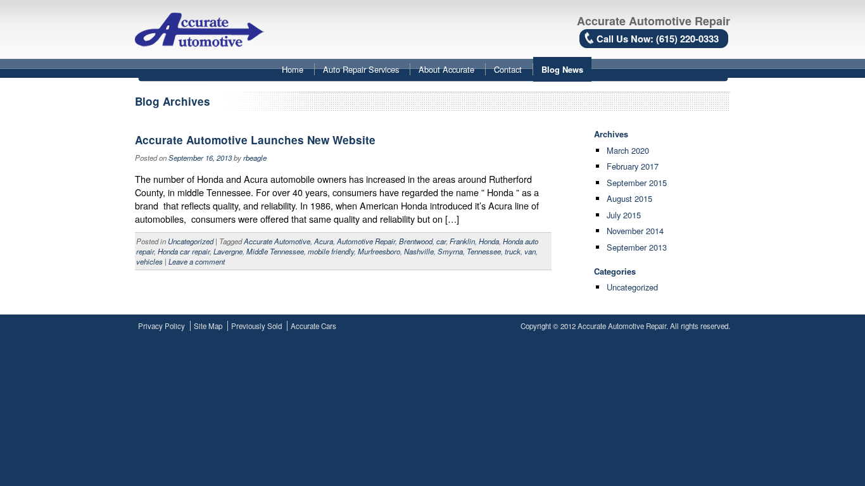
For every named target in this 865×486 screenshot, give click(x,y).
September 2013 (637, 247)
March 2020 (628, 150)
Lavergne (228, 251)
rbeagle (255, 158)
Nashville (419, 251)
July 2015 (624, 215)
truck (513, 251)
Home (292, 69)
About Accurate (446, 69)
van (530, 251)
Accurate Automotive (277, 241)
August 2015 (629, 198)
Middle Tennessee (275, 251)
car (441, 241)
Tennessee (484, 251)
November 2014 (635, 231)
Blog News (562, 69)
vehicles (149, 261)
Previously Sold (256, 326)
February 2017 (633, 166)
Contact (508, 69)
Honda (489, 241)
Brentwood (415, 241)
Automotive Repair (366, 241)
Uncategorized (190, 241)
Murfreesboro (379, 251)
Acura (323, 241)
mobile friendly (331, 251)
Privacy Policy (161, 326)
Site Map (208, 326)
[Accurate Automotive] (199, 25)
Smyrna (450, 251)
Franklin (462, 241)
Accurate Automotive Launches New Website (255, 139)
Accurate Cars (313, 326)
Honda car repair (184, 251)
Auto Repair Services (361, 69)
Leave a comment (196, 261)
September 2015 (637, 183)
